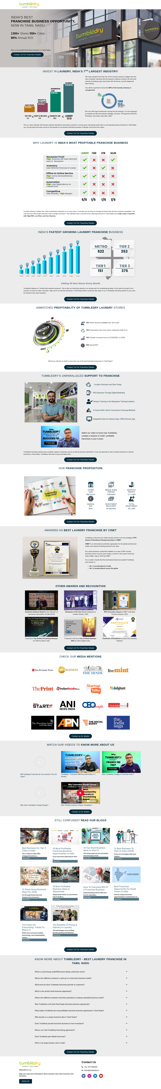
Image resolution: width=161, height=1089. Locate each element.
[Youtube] (101, 1076)
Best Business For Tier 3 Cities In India (34, 849)
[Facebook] (84, 1076)
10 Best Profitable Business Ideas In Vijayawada (61, 889)
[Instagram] (89, 1076)
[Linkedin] (95, 1076)
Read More (26, 858)
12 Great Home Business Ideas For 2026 (34, 890)
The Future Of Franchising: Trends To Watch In (33, 927)
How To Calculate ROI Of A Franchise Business (95, 888)
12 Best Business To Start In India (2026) (124, 849)
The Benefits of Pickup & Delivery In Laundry (65, 926)
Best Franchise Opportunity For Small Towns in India (125, 889)
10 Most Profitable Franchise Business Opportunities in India (63, 851)
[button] (60, 436)
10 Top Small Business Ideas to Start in (94, 849)
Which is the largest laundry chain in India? (50, 1043)
